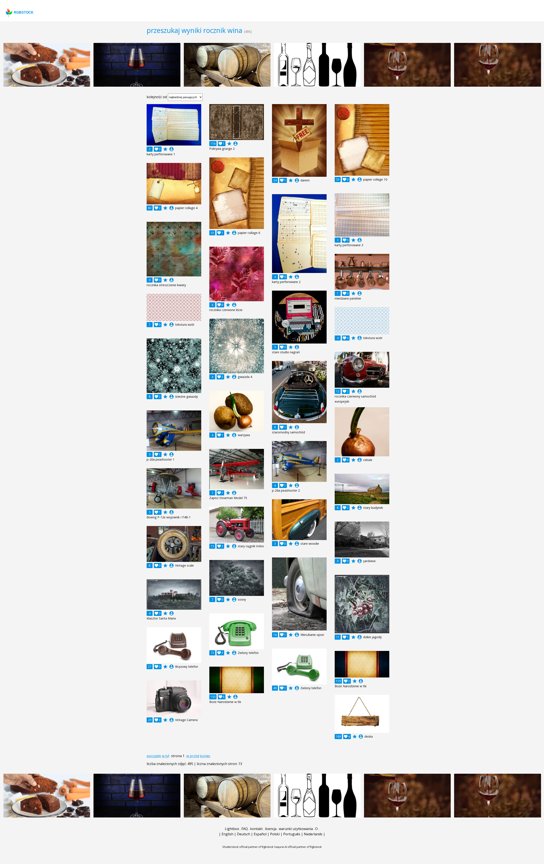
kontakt (256, 828)
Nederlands (313, 834)
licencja (270, 828)
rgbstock (24, 12)
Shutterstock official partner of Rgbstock (247, 847)
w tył (165, 756)
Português (291, 834)
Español (260, 834)
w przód (192, 756)
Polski (275, 834)
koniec (205, 756)
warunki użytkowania (296, 828)
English (227, 834)
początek (154, 756)
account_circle (171, 149)
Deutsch (243, 834)
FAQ (244, 828)
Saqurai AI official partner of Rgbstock (298, 847)
